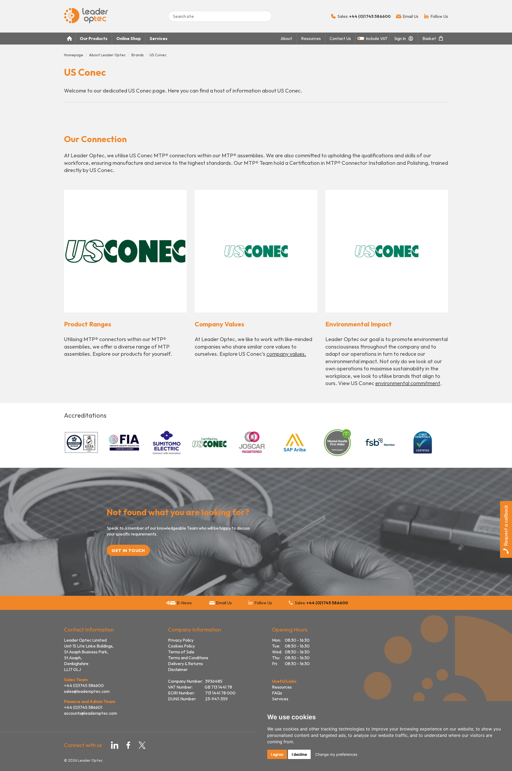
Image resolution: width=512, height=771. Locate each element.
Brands (137, 55)
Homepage (73, 55)
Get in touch (128, 550)
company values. (286, 353)
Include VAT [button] (377, 38)
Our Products (93, 38)
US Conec (158, 55)
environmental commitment (407, 383)
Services (158, 38)
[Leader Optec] (86, 21)
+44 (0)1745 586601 (83, 707)
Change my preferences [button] (336, 754)
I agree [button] (277, 754)
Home (69, 38)
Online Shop (128, 38)
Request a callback (506, 525)
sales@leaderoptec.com (87, 691)
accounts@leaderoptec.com (90, 713)
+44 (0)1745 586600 (84, 685)
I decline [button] (299, 754)
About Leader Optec (107, 55)
